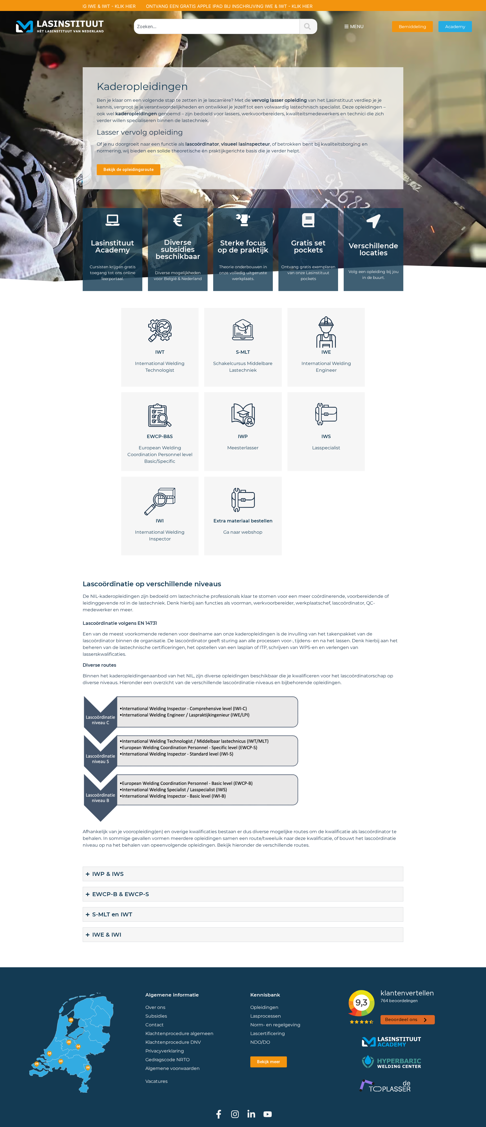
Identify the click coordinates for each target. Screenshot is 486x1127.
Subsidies (156, 1016)
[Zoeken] (308, 26)
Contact (154, 1024)
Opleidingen (264, 1007)
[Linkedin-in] (251, 1114)
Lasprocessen (265, 1016)
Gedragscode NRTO (167, 1059)
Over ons (155, 1007)
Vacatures (156, 1081)
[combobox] (217, 26)
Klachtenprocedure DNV (173, 1042)
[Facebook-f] (218, 1114)
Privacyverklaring (164, 1051)
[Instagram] (235, 1114)
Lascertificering (268, 1033)
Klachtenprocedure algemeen (179, 1033)
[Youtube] (267, 1114)
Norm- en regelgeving (275, 1024)
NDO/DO (260, 1042)
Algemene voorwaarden (172, 1068)
